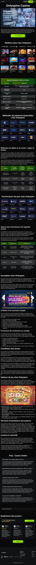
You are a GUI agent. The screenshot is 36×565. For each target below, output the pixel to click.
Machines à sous (30, 46)
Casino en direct (13, 46)
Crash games (21, 46)
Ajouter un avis (29, 520)
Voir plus (18, 541)
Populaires (4, 46)
